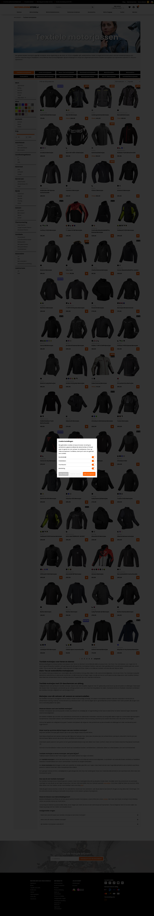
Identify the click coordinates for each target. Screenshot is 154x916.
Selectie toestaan (75, 474)
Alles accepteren (89, 474)
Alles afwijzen (63, 474)
